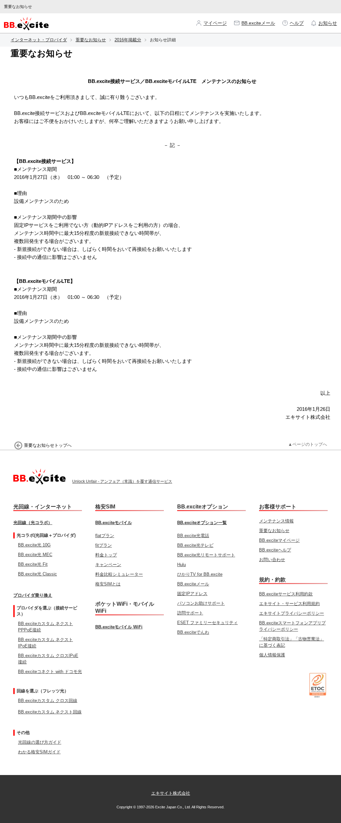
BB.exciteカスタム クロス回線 (47, 700)
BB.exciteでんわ (193, 632)
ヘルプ (297, 23)
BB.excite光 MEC (35, 554)
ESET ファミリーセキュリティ (207, 622)
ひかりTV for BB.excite (199, 574)
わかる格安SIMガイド (39, 751)
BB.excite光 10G (34, 544)
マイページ (215, 23)
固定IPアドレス (192, 593)
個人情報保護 (272, 654)
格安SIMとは (108, 583)
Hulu (181, 564)
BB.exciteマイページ (279, 540)
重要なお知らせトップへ (48, 445)
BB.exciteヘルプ (275, 549)
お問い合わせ (272, 559)
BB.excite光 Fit (33, 564)
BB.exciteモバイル (113, 522)
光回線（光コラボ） (32, 522)
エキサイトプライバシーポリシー (291, 613)
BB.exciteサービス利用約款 (286, 593)
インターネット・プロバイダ (39, 39)
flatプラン (104, 535)
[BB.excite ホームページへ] (26, 23)
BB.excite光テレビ (195, 545)
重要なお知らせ (91, 39)
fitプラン (103, 545)
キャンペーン (108, 564)
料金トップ (106, 554)
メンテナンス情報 (276, 520)
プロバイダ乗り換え (32, 595)
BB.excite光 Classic (37, 573)
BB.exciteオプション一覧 (202, 522)
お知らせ (327, 23)
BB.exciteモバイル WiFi (119, 626)
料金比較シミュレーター (119, 574)
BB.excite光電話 (193, 535)
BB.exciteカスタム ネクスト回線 (50, 711)
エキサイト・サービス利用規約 (289, 603)
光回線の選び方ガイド (39, 742)
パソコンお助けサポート (201, 603)
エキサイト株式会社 (170, 793)
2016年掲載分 (128, 39)
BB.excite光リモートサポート (206, 554)
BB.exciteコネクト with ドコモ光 (50, 671)
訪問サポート (190, 612)
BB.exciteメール (258, 23)
